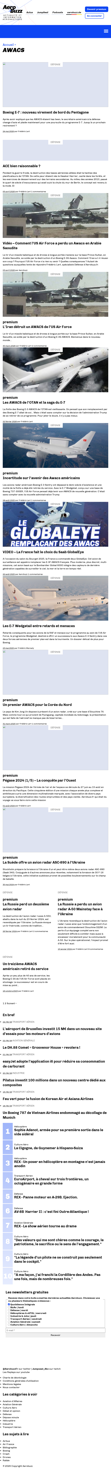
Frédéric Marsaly (26, 648)
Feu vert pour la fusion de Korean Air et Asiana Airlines (48, 1099)
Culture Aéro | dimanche (24, 1324)
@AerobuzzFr (10, 1368)
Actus (29, 12)
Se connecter (94, 15)
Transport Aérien (23, 1021)
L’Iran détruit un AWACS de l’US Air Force (37, 327)
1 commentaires (38, 191)
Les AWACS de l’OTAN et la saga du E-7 (34, 402)
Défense (55, 64)
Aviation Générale (23, 1040)
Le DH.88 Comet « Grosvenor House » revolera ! (41, 1047)
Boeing (6, 1450)
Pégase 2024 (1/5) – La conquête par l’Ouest (39, 780)
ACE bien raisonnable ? (21, 166)
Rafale (6, 1460)
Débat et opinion (11, 1411)
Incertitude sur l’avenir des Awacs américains (41, 478)
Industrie (18, 1073)
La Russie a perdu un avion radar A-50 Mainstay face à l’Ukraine (80, 909)
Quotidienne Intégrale (22, 1304)
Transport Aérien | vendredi (26, 1319)
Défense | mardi (19, 1310)
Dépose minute (11, 1417)
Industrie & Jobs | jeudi (23, 1316)
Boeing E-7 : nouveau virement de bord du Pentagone (46, 112)
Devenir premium (96, 9)
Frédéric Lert (24, 131)
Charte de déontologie (14, 1377)
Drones (7, 1457)
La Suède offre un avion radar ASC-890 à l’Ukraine (44, 862)
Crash (6, 1453)
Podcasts (57, 12)
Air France (8, 1444)
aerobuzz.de (74, 12)
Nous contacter (11, 1387)
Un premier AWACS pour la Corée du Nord (37, 705)
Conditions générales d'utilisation (21, 1380)
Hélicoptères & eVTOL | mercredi (28, 1313)
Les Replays (9, 1372)
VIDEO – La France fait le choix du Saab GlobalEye (43, 552)
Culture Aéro (10, 1407)
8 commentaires (95, 949)
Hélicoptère (9, 1420)
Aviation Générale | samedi (25, 1321)
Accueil (8, 45)
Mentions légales (12, 1384)
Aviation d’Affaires (12, 1401)
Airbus (6, 1441)
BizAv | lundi (17, 1307)
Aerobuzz (23, 270)
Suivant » (11, 1003)
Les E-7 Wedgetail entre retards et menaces (39, 626)
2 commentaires (39, 346)
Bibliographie (10, 1447)
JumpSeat (42, 12)
